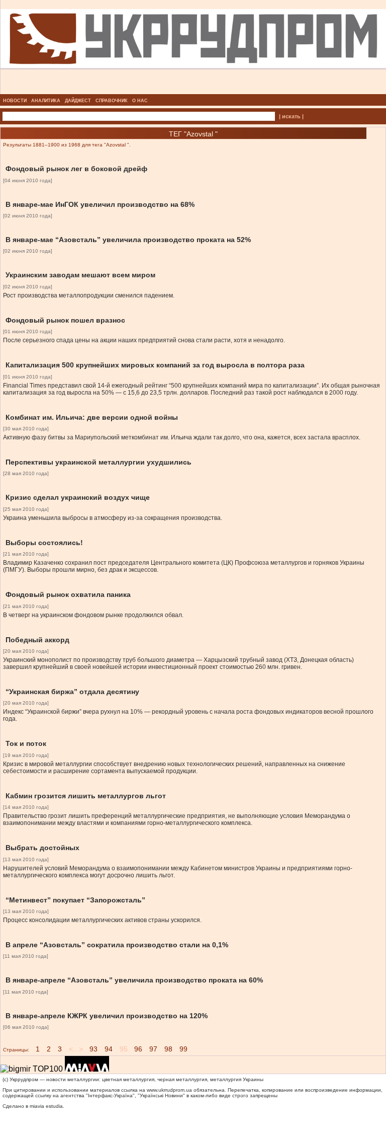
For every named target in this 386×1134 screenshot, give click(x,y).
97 (153, 1049)
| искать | (291, 116)
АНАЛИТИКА (45, 100)
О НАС (140, 100)
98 (168, 1049)
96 (138, 1049)
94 (109, 1049)
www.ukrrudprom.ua (169, 1090)
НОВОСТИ (15, 100)
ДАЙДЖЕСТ (78, 100)
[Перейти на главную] (193, 91)
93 (93, 1049)
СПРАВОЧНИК (111, 100)
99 (183, 1049)
